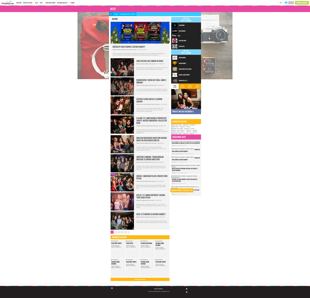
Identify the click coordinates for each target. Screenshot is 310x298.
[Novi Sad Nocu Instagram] (192, 293)
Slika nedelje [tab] (182, 86)
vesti (134, 49)
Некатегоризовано (177, 153)
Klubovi (174, 172)
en (282, 2)
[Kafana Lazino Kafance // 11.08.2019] (114, 259)
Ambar (138, 64)
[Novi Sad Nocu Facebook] (192, 290)
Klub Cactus (129, 243)
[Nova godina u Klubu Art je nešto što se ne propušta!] (185, 141)
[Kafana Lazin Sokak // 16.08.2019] (144, 241)
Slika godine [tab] (197, 86)
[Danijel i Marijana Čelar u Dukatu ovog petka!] (122, 182)
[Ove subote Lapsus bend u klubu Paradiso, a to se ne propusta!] (185, 187)
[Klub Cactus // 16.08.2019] (129, 241)
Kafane (119, 49)
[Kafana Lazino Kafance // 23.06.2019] (144, 259)
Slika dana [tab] (174, 86)
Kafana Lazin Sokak (146, 243)
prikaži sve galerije (140, 279)
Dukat (138, 143)
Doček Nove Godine (50, 3)
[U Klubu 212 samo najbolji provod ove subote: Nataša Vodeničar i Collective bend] (122, 124)
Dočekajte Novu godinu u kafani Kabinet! (129, 46)
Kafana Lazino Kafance (160, 244)
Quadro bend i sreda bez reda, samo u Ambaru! (151, 81)
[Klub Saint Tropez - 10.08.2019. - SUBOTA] (182, 133)
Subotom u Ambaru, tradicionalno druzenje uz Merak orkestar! (150, 158)
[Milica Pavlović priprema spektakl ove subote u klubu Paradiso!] (185, 166)
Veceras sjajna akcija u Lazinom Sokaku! (149, 100)
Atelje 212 (139, 126)
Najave (123, 49)
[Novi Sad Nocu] (116, 288)
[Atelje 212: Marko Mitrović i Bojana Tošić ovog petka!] (122, 201)
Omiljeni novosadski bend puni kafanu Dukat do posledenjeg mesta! (151, 139)
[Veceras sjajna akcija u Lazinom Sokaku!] (122, 105)
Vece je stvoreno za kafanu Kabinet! (150, 214)
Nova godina (129, 49)
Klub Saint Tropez (116, 243)
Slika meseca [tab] (190, 86)
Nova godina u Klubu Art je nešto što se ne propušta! (186, 143)
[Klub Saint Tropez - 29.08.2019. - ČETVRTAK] (183, 125)
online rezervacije (302, 3)
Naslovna (18, 3)
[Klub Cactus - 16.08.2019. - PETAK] (180, 126)
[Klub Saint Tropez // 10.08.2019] (129, 259)
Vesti (41, 3)
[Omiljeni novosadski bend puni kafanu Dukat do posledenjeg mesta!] (122, 144)
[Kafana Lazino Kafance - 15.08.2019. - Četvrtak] (184, 130)
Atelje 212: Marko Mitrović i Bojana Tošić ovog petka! (150, 196)
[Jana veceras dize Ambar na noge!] (122, 67)
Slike (36, 3)
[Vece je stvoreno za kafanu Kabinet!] (122, 220)
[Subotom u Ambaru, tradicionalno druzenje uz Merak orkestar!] (122, 163)
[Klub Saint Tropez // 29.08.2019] (114, 241)
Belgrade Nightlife (62, 3)
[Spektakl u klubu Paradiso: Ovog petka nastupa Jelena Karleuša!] (185, 176)
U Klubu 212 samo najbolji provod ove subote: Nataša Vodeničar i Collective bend (151, 120)
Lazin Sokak (144, 104)
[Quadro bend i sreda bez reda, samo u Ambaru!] (122, 86)
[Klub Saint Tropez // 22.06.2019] (158, 259)
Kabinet (115, 49)
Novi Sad (151, 64)
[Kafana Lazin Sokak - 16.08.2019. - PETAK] (182, 128)
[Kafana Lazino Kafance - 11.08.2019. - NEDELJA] (184, 132)
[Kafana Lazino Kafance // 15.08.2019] (158, 241)
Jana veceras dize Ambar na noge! (149, 61)
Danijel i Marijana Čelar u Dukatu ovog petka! (152, 177)
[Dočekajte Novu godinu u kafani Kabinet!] (140, 32)
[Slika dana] (186, 99)
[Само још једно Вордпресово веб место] (7, 2)
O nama (72, 3)
